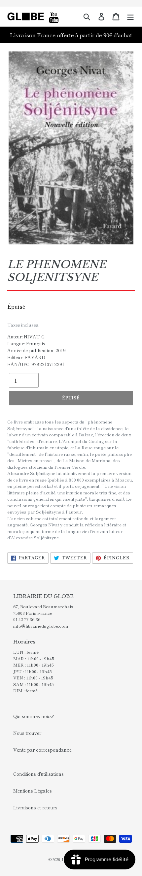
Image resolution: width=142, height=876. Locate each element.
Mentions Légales (32, 790)
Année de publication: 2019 (36, 350)
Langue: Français (26, 343)
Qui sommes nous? (33, 716)
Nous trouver (27, 733)
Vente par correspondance (42, 749)
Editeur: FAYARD (26, 357)
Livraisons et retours (35, 807)
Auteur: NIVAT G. (26, 336)
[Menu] (130, 16)
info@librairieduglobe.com (40, 626)
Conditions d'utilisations (38, 773)
